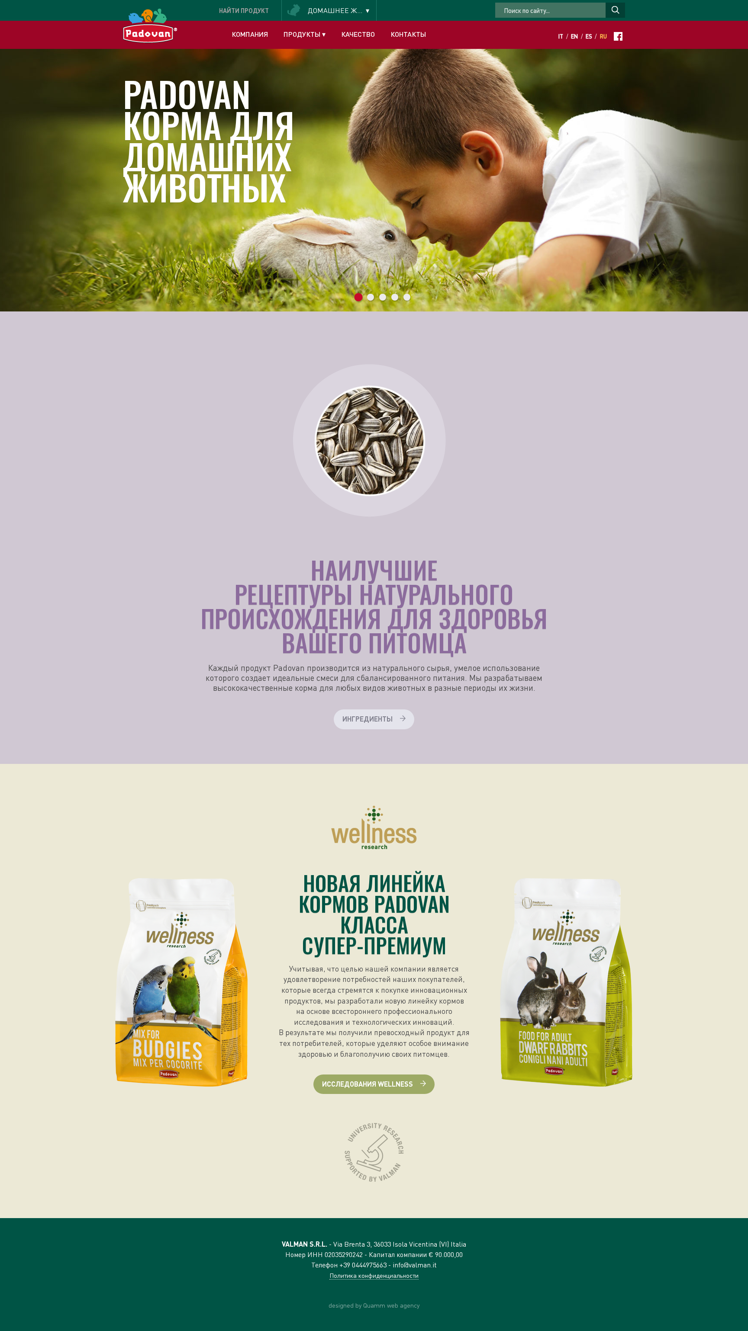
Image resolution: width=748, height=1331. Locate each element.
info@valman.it (415, 1264)
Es (589, 36)
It (560, 36)
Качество (358, 33)
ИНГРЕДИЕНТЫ (157, 154)
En (574, 36)
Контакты (408, 33)
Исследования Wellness (367, 1083)
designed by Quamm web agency (374, 1305)
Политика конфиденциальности (374, 1275)
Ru (603, 36)
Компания (250, 33)
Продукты (305, 33)
